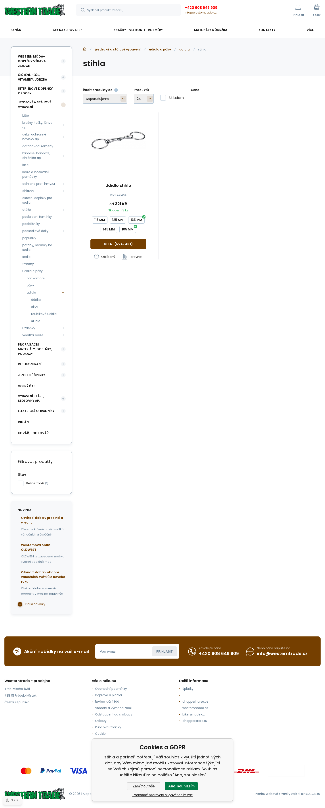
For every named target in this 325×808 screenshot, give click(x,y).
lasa (25, 165)
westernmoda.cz (195, 708)
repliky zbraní (30, 364)
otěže (26, 209)
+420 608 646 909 (201, 7)
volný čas (27, 386)
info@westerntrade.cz (201, 12)
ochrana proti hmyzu (38, 184)
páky (30, 285)
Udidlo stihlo (118, 185)
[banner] (34, 10)
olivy (34, 307)
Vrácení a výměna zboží (113, 708)
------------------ (198, 695)
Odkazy (101, 721)
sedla (26, 257)
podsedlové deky (35, 231)
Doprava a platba (108, 695)
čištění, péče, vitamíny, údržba (32, 77)
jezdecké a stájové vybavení (118, 49)
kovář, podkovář (33, 433)
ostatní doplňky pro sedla (37, 200)
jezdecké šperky (31, 375)
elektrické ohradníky (36, 411)
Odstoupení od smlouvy (113, 714)
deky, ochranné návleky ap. (34, 136)
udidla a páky (160, 49)
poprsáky (29, 238)
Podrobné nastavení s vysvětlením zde (162, 795)
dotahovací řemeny (37, 146)
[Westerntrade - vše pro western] (84, 49)
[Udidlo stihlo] (118, 140)
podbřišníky (31, 224)
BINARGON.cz (311, 794)
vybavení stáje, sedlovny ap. (31, 398)
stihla (35, 321)
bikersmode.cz (193, 714)
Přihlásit (164, 651)
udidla (184, 49)
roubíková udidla (44, 314)
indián (23, 422)
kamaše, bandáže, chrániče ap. (36, 155)
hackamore (36, 278)
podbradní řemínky (37, 217)
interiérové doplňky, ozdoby (36, 90)
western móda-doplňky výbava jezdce (32, 61)
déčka (36, 300)
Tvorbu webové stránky (272, 794)
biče (25, 115)
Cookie (100, 733)
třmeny (28, 264)
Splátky (187, 688)
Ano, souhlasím (181, 786)
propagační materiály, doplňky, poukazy (35, 349)
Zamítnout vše (144, 786)
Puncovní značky (108, 727)
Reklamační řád (107, 701)
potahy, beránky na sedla (37, 247)
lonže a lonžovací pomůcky (35, 174)
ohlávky (28, 191)
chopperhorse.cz (195, 701)
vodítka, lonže (32, 335)
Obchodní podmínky (111, 688)
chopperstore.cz (195, 721)
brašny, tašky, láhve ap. (37, 125)
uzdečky (28, 328)
